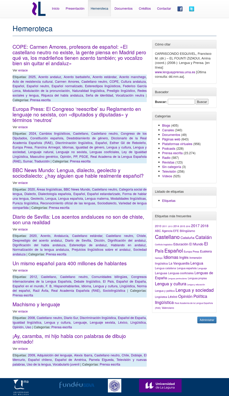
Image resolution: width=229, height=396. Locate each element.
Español (18, 85)
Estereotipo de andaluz (88, 245)
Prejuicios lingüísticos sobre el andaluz (101, 249)
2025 (32, 76)
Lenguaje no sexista (71, 151)
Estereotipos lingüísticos (102, 85)
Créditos (145, 8)
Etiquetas (169, 200)
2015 (182, 226)
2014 (176, 226)
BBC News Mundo (77, 189)
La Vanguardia (179, 263)
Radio (166, 157)
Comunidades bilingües (109, 276)
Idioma (86, 286)
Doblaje (136, 355)
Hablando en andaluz (128, 245)
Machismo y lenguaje (36, 304)
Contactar (164, 8)
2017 (195, 225)
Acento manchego (132, 76)
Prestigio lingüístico (121, 90)
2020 (31, 189)
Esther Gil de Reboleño (128, 142)
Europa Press (22, 147)
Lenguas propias (197, 278)
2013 (170, 226)
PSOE (83, 156)
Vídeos (167, 176)
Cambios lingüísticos (54, 133)
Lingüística (127, 286)
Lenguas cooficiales (104, 151)
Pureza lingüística (25, 203)
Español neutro (38, 85)
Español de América (70, 359)
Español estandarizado (103, 193)
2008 (31, 317)
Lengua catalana (165, 268)
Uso (28, 327)
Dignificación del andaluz (127, 240)
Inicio (55, 8)
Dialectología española (54, 193)
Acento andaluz (49, 76)
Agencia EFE (170, 231)
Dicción (99, 240)
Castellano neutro (94, 81)
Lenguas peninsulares (177, 278)
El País (108, 281)
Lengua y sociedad (195, 290)
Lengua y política (165, 290)
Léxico (122, 322)
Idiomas (68, 147)
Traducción (42, 161)
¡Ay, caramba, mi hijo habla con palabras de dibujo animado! (69, 338)
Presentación (75, 8)
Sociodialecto (106, 203)
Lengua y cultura (118, 147)
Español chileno (40, 359)
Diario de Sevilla (78, 240)
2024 (32, 133)
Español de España (131, 281)
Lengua (50, 198)
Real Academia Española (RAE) (75, 290)
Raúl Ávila (40, 290)
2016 (188, 226)
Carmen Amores (67, 81)
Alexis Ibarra (83, 355)
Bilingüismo (187, 231)
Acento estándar (104, 76)
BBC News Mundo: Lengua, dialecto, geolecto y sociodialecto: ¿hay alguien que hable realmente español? (78, 172)
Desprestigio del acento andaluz (37, 240)
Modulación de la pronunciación (46, 90)
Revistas (168, 162)
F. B (49, 286)
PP (75, 156)
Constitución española (46, 138)
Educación (180, 244)
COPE (114, 81)
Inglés (184, 257)
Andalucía (61, 235)
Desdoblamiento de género (87, 138)
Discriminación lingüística (73, 142)
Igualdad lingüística (27, 322)
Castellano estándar (87, 235)
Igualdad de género (90, 147)
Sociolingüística (114, 290)
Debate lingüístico (87, 281)
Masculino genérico (44, 156)
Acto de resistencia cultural (33, 81)
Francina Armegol (47, 147)
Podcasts (168, 148)
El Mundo (196, 243)
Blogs (166, 125)
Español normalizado (67, 85)
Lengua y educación (196, 284)
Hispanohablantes (66, 286)
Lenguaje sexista (102, 322)
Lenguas (161, 273)
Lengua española (70, 198)
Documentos (123, 8)
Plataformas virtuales (177, 143)
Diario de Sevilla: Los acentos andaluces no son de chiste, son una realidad (78, 219)
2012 (33, 276)
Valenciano (168, 307)
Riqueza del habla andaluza (62, 95)
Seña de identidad (99, 95)
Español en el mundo (28, 286)
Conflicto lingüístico (163, 244)
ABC (158, 231)
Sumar (27, 161)
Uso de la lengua (39, 364)
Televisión (169, 171)
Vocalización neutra (130, 95)
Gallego (159, 257)
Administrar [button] (207, 320)
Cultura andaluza (133, 81)
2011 (164, 226)
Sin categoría (171, 166)
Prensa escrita (40, 99)
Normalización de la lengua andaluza (41, 249)
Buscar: (161, 102)
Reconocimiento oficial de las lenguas (67, 203)
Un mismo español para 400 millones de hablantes (70, 263)
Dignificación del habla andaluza (39, 245)
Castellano (80, 133)
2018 (204, 225)
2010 (158, 226)
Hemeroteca (99, 8)
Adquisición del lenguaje (54, 355)
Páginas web (171, 139)
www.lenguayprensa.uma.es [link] (175, 71)
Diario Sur (71, 317)
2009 (31, 355)
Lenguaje (80, 322)
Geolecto (37, 198)
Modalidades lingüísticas (128, 198)
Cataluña (187, 237)
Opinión (65, 156)
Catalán (203, 237)
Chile (125, 355)
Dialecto (30, 193)
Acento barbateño (77, 76)
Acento (45, 235)
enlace (23, 70)
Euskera (206, 251)
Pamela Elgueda (101, 359)
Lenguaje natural (40, 151)
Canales (168, 130)
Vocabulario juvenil (66, 364)
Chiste (141, 235)
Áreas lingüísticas (49, 189)
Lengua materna (97, 198)
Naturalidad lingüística (88, 90)
